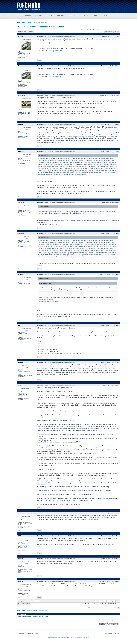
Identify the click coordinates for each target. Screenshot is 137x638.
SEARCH (85, 16)
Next (118, 29)
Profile (39, 60)
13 (108, 29)
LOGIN (105, 16)
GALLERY (39, 16)
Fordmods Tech (31, 22)
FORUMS (28, 16)
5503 (23, 332)
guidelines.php (57, 51)
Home (18, 22)
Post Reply (30, 31)
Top (19, 60)
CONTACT (95, 16)
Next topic (116, 31)
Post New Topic (22, 31)
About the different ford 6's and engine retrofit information (41, 26)
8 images (25, 395)
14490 (23, 209)
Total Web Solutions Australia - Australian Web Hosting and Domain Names (70, 637)
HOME (19, 16)
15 (112, 29)
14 (110, 29)
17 (116, 29)
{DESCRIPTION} (42, 349)
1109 (23, 159)
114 (23, 370)
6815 (23, 393)
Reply (28, 603)
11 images (25, 334)
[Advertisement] (81, 5)
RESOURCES (73, 16)
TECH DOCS (61, 16)
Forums (24, 22)
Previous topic (109, 31)
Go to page (97, 29)
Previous (102, 29)
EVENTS (49, 16)
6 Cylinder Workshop (41, 22)
